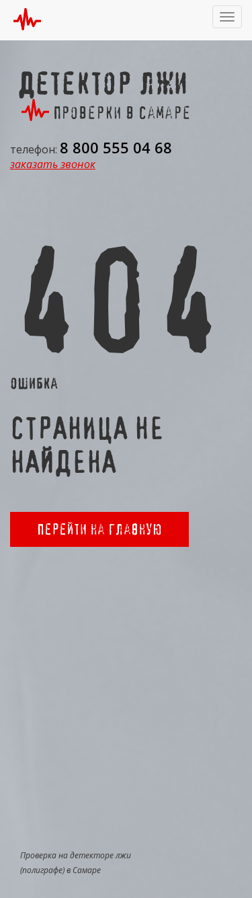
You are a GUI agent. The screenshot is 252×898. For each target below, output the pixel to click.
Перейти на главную (99, 529)
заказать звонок (52, 164)
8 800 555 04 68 (116, 147)
